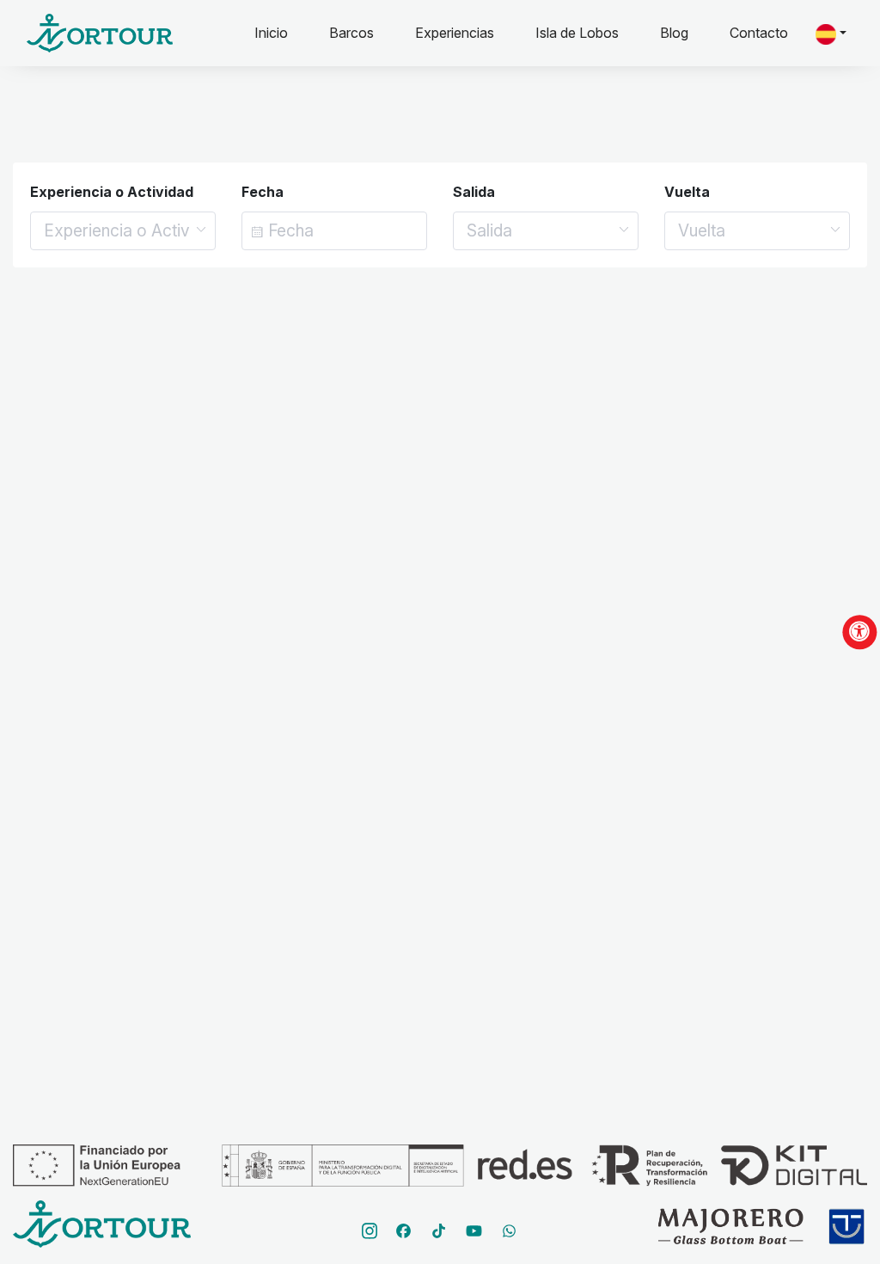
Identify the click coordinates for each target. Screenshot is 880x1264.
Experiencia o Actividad (111, 191)
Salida (474, 191)
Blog (674, 32)
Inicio (281, 32)
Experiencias (454, 32)
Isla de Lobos (577, 32)
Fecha (262, 191)
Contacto (759, 32)
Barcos (351, 32)
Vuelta (687, 191)
